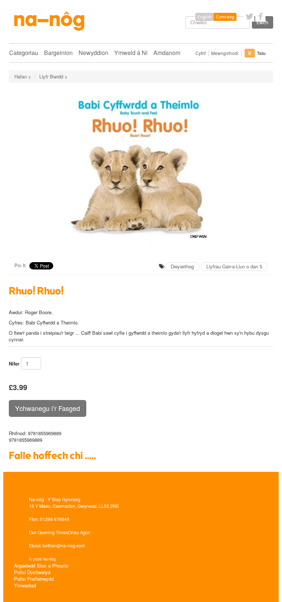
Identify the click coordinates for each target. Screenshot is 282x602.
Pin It (20, 265)
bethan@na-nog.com (64, 545)
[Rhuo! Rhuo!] (141, 170)
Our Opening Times (48, 532)
